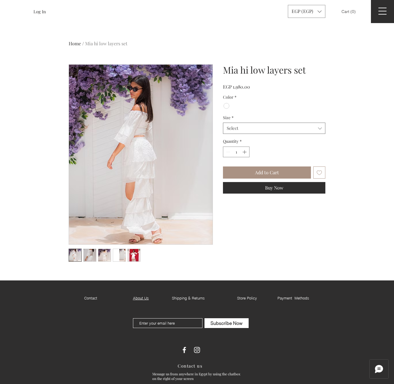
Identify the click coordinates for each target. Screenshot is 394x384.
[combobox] (274, 128)
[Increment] (245, 152)
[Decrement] (227, 152)
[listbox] (306, 11)
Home (75, 43)
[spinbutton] (236, 152)
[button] (349, 11)
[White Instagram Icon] (197, 350)
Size (228, 117)
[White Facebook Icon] (184, 350)
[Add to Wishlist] (319, 172)
